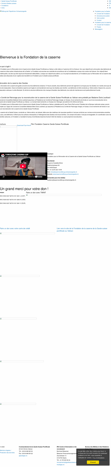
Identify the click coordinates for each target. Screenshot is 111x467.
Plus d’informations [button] (98, 458)
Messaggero (99, 29)
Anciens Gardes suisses (8, 3)
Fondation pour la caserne (103, 22)
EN (110, 8)
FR (110, 3)
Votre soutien (101, 18)
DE (110, 1)
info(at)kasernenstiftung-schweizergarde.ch (64, 172)
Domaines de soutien (103, 16)
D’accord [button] (93, 462)
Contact (99, 20)
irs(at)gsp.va (60, 465)
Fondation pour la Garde (102, 11)
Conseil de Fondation (103, 14)
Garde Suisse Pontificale (9, 1)
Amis (3, 8)
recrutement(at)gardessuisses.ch (67, 462)
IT (109, 6)
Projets (99, 27)
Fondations (4, 6)
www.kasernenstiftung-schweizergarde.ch (66, 174)
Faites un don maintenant (103, 56)
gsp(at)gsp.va (23, 456)
